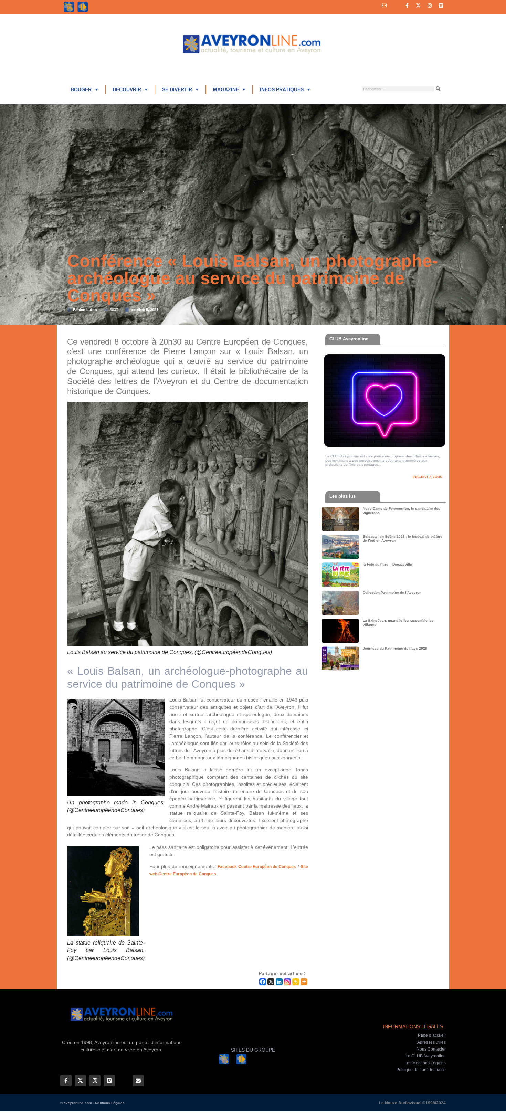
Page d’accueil (432, 1035)
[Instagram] (429, 5)
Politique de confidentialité (421, 1069)
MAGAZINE (226, 89)
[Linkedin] (279, 981)
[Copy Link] (295, 981)
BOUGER (81, 89)
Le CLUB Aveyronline (425, 1056)
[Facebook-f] (407, 5)
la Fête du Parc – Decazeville (387, 564)
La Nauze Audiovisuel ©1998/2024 (412, 1102)
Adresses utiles (431, 1042)
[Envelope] (384, 5)
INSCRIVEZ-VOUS (427, 477)
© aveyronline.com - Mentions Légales (92, 1103)
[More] (304, 981)
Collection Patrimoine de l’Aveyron (392, 592)
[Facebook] (262, 981)
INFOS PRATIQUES (282, 89)
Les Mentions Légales (425, 1063)
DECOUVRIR (127, 89)
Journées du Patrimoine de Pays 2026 (395, 648)
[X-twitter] (418, 5)
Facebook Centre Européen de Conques (256, 866)
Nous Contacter (431, 1049)
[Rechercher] (438, 88)
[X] (270, 981)
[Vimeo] (441, 5)
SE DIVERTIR (177, 89)
